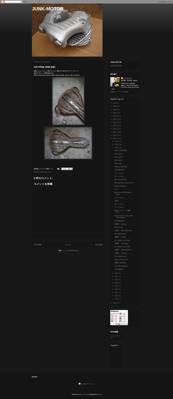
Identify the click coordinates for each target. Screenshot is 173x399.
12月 (117, 141)
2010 (115, 138)
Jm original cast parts (122, 240)
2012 (115, 132)
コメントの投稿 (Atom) (70, 250)
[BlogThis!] (65, 169)
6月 (116, 283)
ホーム (68, 245)
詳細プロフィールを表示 (119, 92)
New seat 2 (118, 160)
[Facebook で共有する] (69, 169)
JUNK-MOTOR (48, 8)
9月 (116, 273)
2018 (115, 113)
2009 (115, 303)
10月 (117, 148)
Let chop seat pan (121, 266)
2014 (115, 126)
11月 (117, 144)
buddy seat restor (45, 172)
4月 (116, 289)
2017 (115, 116)
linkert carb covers (121, 259)
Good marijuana (120, 186)
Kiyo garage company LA (123, 183)
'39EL (116, 201)
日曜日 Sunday (120, 224)
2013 (115, 129)
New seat (117, 163)
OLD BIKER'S (119, 170)
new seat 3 (118, 157)
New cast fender (120, 179)
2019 (115, 109)
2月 (116, 296)
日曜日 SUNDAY (120, 263)
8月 (116, 276)
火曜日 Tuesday (120, 253)
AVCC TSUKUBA (120, 150)
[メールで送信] (62, 169)
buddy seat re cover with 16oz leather (123, 217)
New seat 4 (118, 154)
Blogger (99, 394)
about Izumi (118, 227)
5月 (116, 286)
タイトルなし (119, 173)
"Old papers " (119, 269)
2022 (115, 103)
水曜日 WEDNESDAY (122, 250)
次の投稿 (37, 245)
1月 (116, 299)
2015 (115, 122)
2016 (115, 119)
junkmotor (127, 78)
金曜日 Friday (120, 237)
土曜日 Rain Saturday (123, 230)
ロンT (116, 189)
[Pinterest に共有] (71, 169)
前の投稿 (99, 245)
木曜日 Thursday (121, 243)
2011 (115, 135)
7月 (116, 280)
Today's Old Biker (120, 167)
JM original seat (120, 234)
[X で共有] (67, 169)
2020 (115, 106)
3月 (116, 292)
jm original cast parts (122, 246)
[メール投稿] (58, 169)
